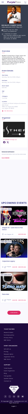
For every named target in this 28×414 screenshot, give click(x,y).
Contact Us (7, 381)
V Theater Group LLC (10, 139)
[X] (8, 143)
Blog (5, 373)
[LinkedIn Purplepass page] (14, 396)
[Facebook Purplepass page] (5, 396)
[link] (14, 111)
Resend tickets (8, 332)
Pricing (6, 351)
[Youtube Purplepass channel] (22, 396)
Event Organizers (9, 371)
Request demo (8, 354)
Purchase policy (9, 335)
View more (14, 312)
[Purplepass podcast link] (18, 396)
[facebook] (4, 143)
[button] (14, 36)
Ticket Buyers (8, 368)
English (13, 406)
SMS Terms (7, 340)
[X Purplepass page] (10, 396)
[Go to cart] (25, 2)
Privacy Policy (8, 337)
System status (8, 378)
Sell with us (7, 349)
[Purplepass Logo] (14, 2)
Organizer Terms (9, 357)
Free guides (7, 376)
